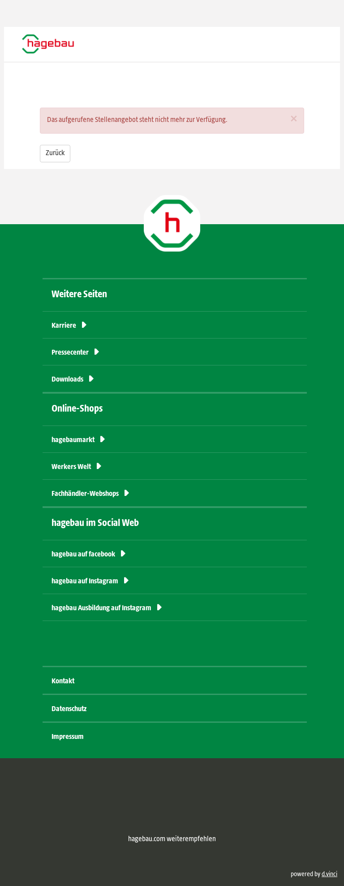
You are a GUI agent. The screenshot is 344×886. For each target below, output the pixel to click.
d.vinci (329, 874)
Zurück (55, 153)
